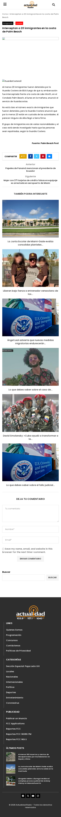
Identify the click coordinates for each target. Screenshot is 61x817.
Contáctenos (13, 645)
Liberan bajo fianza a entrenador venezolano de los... (30, 292)
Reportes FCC (13, 728)
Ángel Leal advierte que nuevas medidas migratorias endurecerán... (30, 342)
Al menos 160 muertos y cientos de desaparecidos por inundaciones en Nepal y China (34, 756)
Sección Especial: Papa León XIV (23, 666)
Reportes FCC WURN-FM (18, 734)
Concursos (12, 640)
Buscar (6, 572)
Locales (10, 671)
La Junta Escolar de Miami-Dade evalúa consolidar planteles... (30, 243)
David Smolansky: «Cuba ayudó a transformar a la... (30, 437)
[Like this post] (24, 156)
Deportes (11, 692)
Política (10, 687)
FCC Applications (15, 723)
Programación (13, 635)
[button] (53, 4)
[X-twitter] (28, 796)
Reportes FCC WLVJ (16, 739)
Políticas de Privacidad (18, 650)
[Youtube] (33, 796)
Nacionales (12, 676)
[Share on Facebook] (30, 156)
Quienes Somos (14, 629)
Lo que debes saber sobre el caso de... (30, 389)
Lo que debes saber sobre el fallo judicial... (30, 485)
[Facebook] (23, 796)
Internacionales (14, 682)
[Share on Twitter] (36, 156)
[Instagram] (38, 796)
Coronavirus (12, 703)
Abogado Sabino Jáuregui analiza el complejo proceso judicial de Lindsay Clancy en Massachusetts (34, 780)
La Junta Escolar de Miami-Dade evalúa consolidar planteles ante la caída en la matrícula (35, 768)
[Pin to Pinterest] (43, 156)
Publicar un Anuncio (16, 718)
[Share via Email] (49, 156)
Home (5, 14)
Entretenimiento (14, 697)
